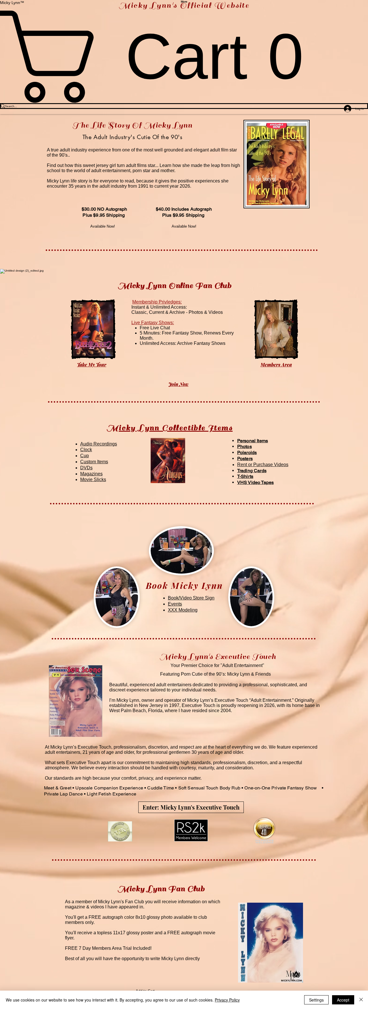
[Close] (361, 999)
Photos (244, 446)
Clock (86, 449)
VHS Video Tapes (255, 482)
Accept (343, 1000)
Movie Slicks (93, 479)
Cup (84, 455)
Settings (316, 1000)
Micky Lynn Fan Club (161, 889)
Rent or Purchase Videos (262, 464)
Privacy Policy (227, 1000)
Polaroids (247, 452)
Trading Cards (252, 470)
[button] (168, 460)
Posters (245, 458)
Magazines (91, 473)
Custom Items (94, 461)
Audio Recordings (98, 443)
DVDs (86, 467)
